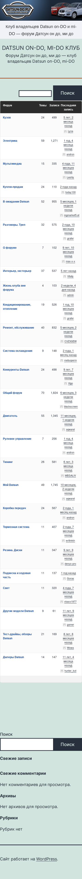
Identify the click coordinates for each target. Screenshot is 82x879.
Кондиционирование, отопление (17, 306)
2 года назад (68, 187)
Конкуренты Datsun (16, 369)
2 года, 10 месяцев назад (68, 229)
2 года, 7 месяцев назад (68, 531)
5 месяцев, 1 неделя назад (68, 205)
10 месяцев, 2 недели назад (68, 489)
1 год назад (68, 573)
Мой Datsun (10, 485)
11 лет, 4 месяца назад (68, 661)
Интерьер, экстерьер (17, 271)
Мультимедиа (12, 163)
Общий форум (12, 393)
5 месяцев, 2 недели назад (68, 331)
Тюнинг (8, 462)
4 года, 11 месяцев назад (68, 167)
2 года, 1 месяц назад (68, 353)
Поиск (6, 734)
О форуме (10, 247)
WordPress (46, 858)
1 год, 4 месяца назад (68, 144)
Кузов (7, 117)
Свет (6, 588)
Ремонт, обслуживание (18, 327)
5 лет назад (68, 271)
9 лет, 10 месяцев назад (68, 251)
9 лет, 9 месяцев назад (68, 554)
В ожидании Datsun (16, 201)
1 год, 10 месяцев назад (68, 308)
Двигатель (10, 416)
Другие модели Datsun (18, 611)
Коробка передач (14, 508)
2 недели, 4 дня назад (68, 287)
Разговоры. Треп (14, 225)
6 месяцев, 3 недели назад (68, 397)
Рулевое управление (17, 439)
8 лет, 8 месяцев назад (68, 638)
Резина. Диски (12, 550)
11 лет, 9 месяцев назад (68, 615)
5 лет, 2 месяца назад (68, 121)
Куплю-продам (13, 187)
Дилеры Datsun (13, 657)
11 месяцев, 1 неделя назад (68, 420)
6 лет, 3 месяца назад (68, 466)
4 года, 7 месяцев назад (68, 592)
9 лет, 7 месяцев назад (68, 373)
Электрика (10, 140)
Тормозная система (16, 527)
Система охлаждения (17, 351)
